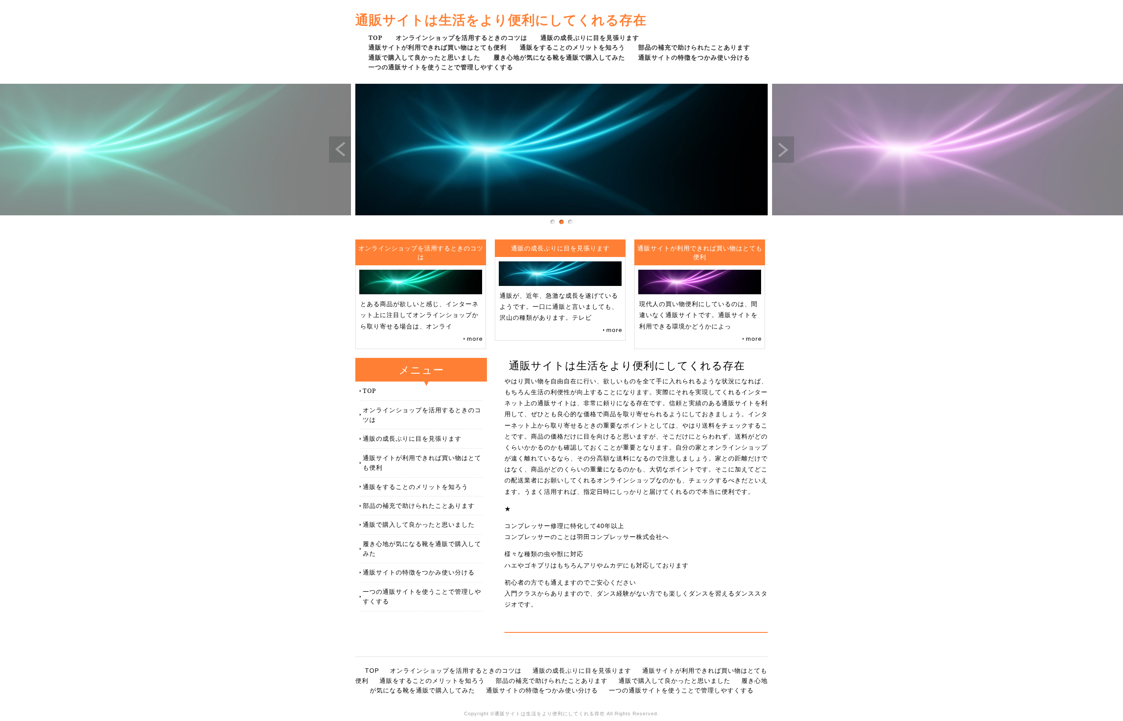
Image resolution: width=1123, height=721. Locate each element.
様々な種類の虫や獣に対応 (543, 553)
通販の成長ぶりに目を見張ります (589, 37)
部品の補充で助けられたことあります (694, 47)
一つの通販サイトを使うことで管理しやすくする (440, 67)
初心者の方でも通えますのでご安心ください (570, 582)
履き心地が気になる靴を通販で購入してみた (559, 57)
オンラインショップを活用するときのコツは (461, 37)
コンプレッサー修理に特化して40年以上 (564, 525)
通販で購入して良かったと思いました (424, 57)
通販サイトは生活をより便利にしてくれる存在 (501, 20)
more (475, 338)
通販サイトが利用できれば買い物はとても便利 (437, 47)
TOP (375, 37)
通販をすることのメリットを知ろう (572, 47)
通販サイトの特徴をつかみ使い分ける (694, 57)
